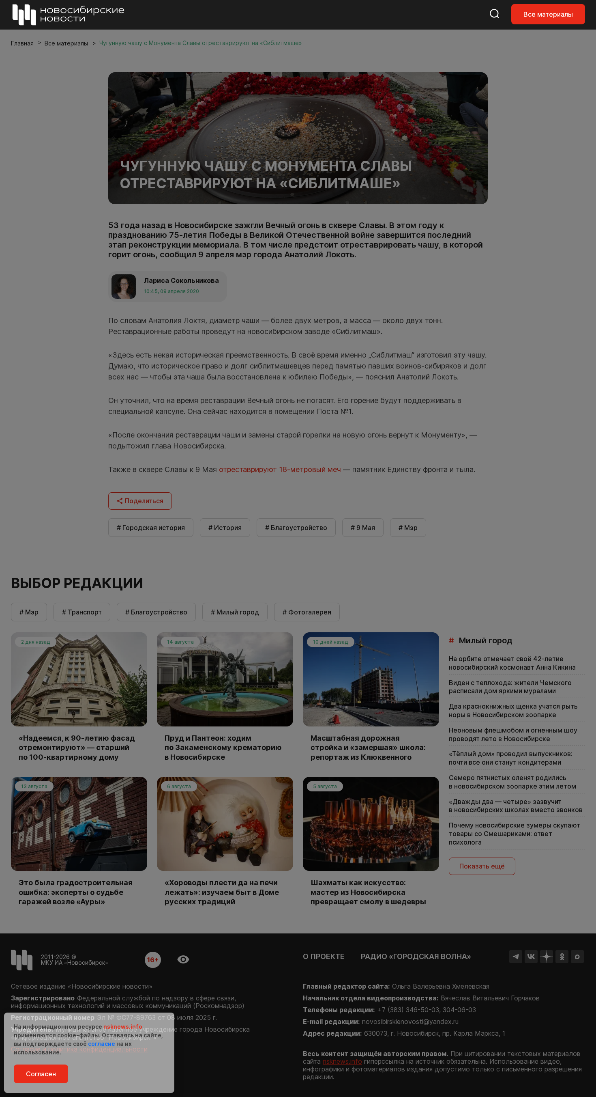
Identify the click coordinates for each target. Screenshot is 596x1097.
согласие (101, 1043)
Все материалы (548, 14)
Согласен (41, 1074)
